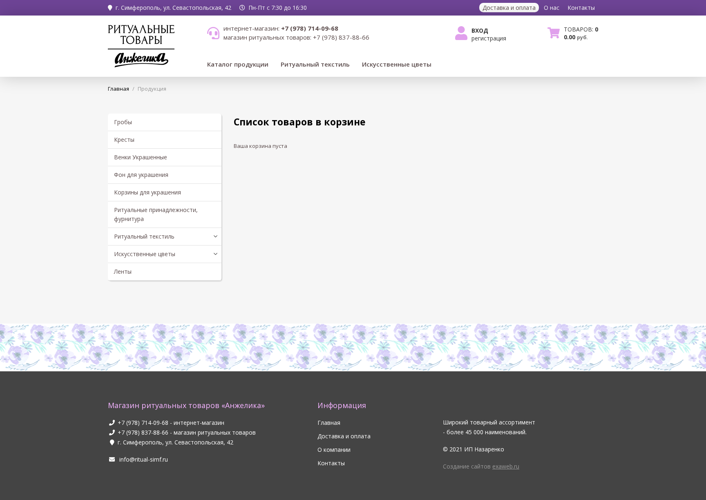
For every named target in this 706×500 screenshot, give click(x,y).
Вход (479, 30)
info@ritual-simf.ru (143, 459)
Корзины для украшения (147, 192)
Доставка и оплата (509, 7)
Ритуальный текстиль (315, 64)
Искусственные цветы (396, 64)
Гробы (123, 122)
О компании (334, 449)
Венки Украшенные (140, 157)
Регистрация (488, 38)
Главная (328, 422)
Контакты (581, 7)
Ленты (123, 271)
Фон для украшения (141, 175)
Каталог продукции (237, 64)
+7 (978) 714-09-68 (143, 422)
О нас (551, 7)
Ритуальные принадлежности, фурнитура (156, 214)
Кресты (124, 139)
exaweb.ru (505, 466)
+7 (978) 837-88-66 (143, 432)
